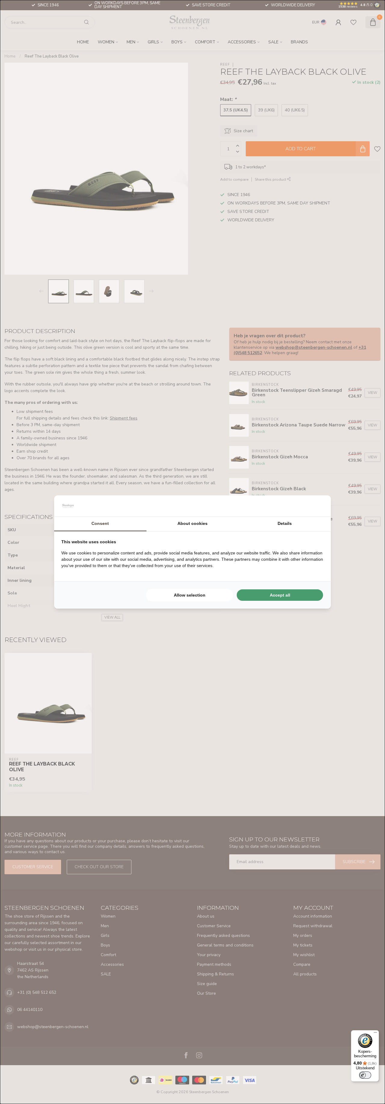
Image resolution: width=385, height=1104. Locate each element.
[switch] (365, 1075)
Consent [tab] (100, 523)
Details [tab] (285, 523)
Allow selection (189, 595)
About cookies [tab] (192, 523)
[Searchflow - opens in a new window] (316, 506)
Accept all (280, 595)
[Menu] (375, 1033)
